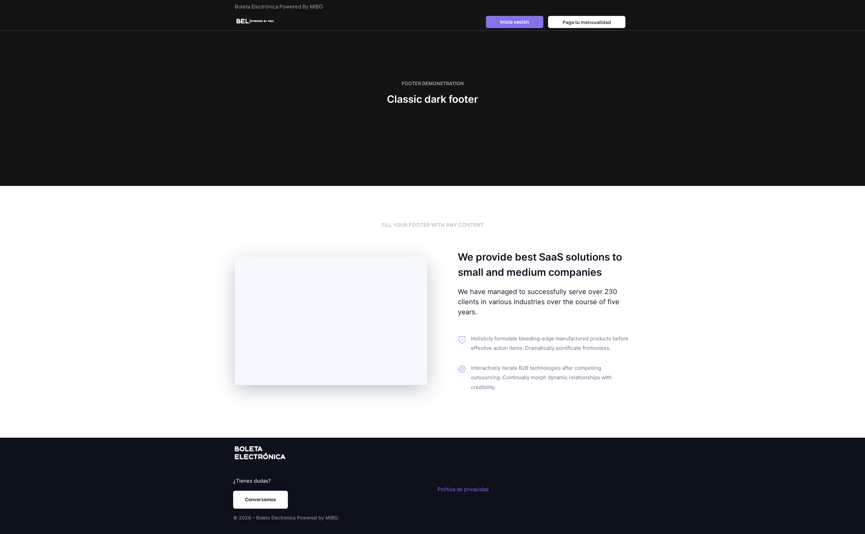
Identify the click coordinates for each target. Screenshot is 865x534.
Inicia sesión (514, 22)
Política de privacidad (463, 489)
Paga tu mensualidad (587, 22)
